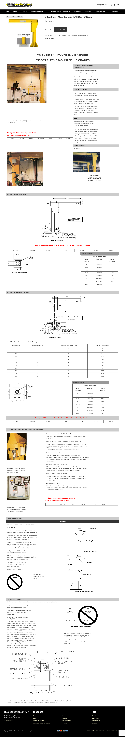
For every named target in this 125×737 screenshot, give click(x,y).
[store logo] (25, 4)
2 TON (51, 139)
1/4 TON (12, 139)
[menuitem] (15, 11)
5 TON (68, 139)
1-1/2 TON (41, 139)
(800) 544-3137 (102, 4)
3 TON (60, 139)
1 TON (31, 139)
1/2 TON (22, 139)
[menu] (62, 11)
